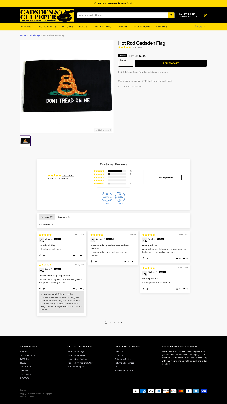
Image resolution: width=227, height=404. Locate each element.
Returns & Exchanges (124, 363)
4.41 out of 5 (68, 175)
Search (23, 390)
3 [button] (114, 322)
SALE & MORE (141, 26)
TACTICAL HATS (47, 26)
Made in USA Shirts (76, 355)
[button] (124, 47)
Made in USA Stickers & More (81, 363)
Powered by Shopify (27, 396)
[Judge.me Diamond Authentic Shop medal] (107, 197)
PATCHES (68, 26)
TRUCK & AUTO (102, 26)
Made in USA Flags (76, 351)
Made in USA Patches (77, 359)
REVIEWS (161, 26)
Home (23, 35)
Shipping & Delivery (123, 359)
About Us (119, 351)
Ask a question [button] (165, 177)
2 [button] (110, 322)
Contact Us (119, 355)
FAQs (117, 366)
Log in (201, 26)
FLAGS (83, 26)
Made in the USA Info (124, 370)
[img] (45, 235)
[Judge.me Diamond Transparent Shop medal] (120, 197)
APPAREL (26, 26)
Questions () (64, 217)
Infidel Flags (34, 35)
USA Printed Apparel (77, 366)
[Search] (171, 15)
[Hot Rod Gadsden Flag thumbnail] (25, 141)
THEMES (122, 26)
